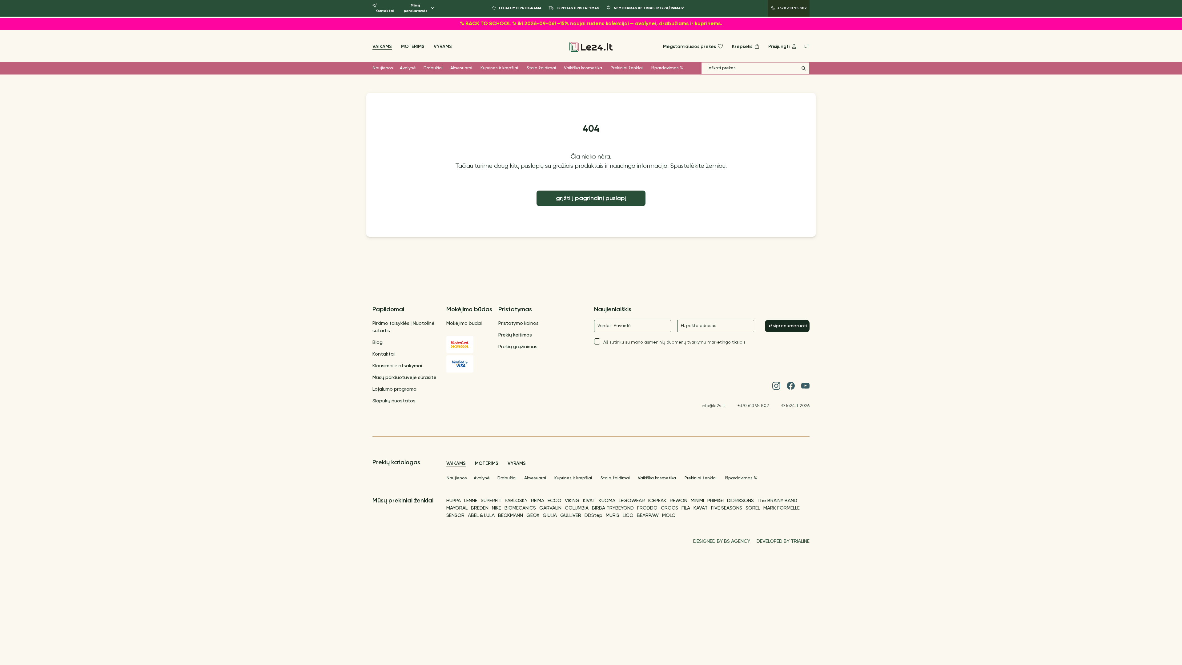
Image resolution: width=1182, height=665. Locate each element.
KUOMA (607, 500)
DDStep (593, 515)
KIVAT (589, 500)
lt (807, 46)
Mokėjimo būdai (464, 323)
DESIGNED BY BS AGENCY (721, 541)
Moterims (412, 46)
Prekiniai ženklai (627, 68)
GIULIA (550, 515)
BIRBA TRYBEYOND (613, 508)
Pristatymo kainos (518, 323)
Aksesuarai (461, 68)
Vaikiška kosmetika (583, 68)
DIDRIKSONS (740, 500)
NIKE (496, 508)
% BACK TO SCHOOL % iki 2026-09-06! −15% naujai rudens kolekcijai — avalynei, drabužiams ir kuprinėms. (591, 23)
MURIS (612, 515)
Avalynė (408, 68)
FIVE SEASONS (726, 508)
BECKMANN (510, 515)
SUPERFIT (491, 500)
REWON (678, 500)
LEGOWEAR (632, 500)
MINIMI (697, 500)
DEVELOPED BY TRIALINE (783, 541)
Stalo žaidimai (541, 68)
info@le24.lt (713, 406)
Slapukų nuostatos (394, 401)
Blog (377, 342)
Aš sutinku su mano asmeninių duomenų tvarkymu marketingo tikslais (674, 342)
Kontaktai (383, 354)
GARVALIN (550, 508)
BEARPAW (648, 515)
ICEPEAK (657, 500)
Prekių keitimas (515, 335)
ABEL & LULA (481, 515)
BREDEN (479, 508)
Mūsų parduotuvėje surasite (404, 377)
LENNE (470, 500)
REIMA (537, 500)
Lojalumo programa (394, 389)
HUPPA (453, 500)
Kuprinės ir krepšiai (499, 68)
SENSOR (455, 515)
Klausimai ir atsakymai (397, 366)
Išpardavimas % (667, 68)
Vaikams (382, 46)
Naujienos (383, 68)
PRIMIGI (715, 500)
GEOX (532, 515)
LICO (628, 515)
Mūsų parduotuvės (415, 8)
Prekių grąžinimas (517, 347)
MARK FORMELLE (781, 508)
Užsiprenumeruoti (787, 326)
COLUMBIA (577, 508)
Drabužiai (433, 68)
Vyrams (443, 46)
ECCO (554, 500)
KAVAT (701, 508)
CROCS (669, 508)
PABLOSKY (516, 500)
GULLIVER (570, 515)
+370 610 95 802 (753, 406)
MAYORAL (457, 508)
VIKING (572, 500)
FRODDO (647, 508)
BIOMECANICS (520, 508)
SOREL (753, 508)
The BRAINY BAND (777, 500)
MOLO (669, 515)
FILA (685, 508)
